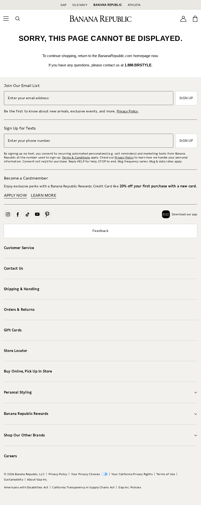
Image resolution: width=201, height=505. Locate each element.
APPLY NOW (15, 195)
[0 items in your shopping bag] (195, 18)
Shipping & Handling (21, 289)
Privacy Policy (124, 157)
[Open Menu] (6, 18)
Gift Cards (13, 330)
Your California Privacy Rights (132, 474)
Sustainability (13, 479)
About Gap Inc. (37, 479)
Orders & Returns (19, 310)
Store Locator (15, 351)
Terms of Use (165, 474)
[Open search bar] (18, 19)
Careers (10, 456)
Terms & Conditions (76, 157)
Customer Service (19, 248)
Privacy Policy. (127, 111)
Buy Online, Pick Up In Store (28, 371)
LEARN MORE (43, 195)
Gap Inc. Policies (129, 487)
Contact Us (13, 268)
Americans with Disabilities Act (26, 487)
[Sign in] (183, 18)
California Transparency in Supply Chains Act (83, 487)
